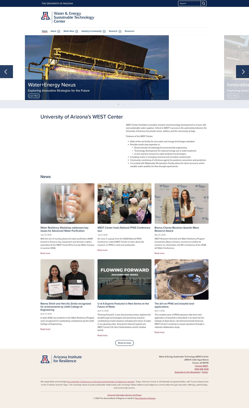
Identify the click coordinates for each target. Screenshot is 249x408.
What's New (69, 31)
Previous (6, 71)
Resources (129, 31)
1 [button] (119, 105)
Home (44, 31)
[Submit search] (204, 3)
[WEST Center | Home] (67, 17)
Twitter (205, 372)
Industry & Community (91, 31)
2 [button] (125, 105)
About (53, 31)
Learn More (34, 96)
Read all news (124, 343)
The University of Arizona (145, 398)
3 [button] (132, 105)
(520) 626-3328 (202, 369)
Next (242, 71)
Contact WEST (202, 366)
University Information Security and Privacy (124, 395)
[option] (124, 67)
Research (113, 31)
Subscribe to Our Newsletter (187, 372)
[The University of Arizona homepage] (57, 3)
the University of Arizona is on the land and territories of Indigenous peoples (100, 381)
